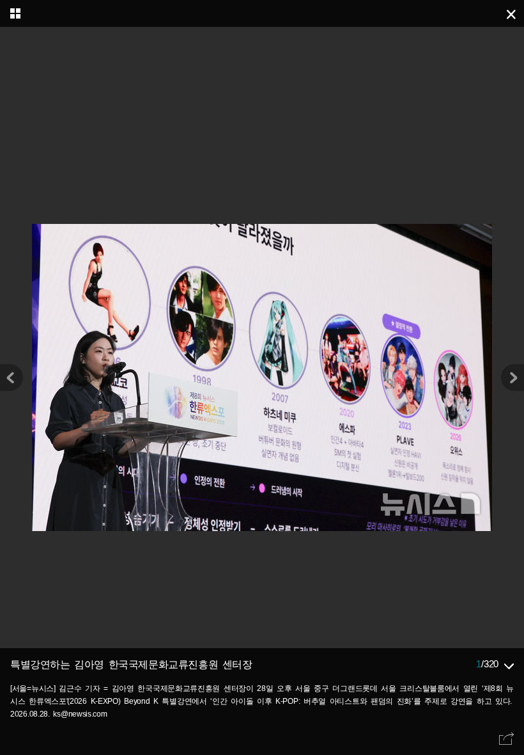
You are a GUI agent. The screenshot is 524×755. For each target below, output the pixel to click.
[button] (512, 377)
